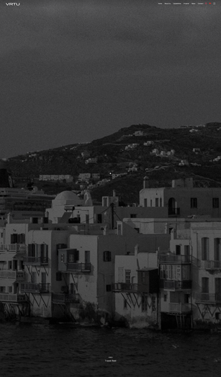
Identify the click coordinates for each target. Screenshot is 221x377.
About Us (168, 3)
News (193, 3)
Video (111, 357)
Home (160, 3)
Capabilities (177, 3)
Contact (200, 3)
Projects (186, 3)
